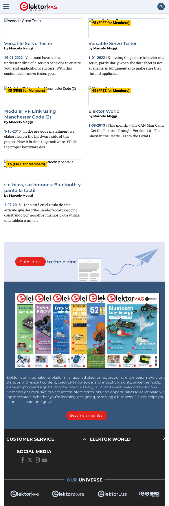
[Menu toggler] (6, 6)
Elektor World (104, 111)
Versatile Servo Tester (28, 43)
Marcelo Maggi (21, 48)
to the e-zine (48, 261)
